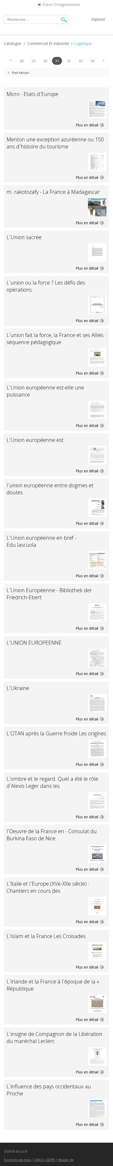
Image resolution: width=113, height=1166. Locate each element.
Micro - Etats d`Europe (32, 94)
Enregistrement (67, 5)
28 (21, 60)
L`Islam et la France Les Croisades (46, 936)
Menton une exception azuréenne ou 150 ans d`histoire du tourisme (55, 143)
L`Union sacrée (24, 237)
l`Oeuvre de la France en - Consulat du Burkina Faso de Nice (52, 835)
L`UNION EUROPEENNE (34, 642)
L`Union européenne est (35, 439)
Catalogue (12, 43)
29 (33, 60)
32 (69, 60)
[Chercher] (64, 19)
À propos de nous (18, 1160)
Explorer (98, 19)
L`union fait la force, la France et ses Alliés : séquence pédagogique (56, 338)
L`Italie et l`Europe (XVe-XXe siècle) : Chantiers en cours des (48, 887)
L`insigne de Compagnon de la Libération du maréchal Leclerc (54, 1037)
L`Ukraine (18, 688)
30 (45, 60)
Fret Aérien (20, 72)
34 (92, 60)
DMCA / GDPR (44, 1160)
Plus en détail (87, 124)
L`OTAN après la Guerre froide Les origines (56, 733)
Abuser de (66, 1160)
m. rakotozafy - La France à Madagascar (53, 191)
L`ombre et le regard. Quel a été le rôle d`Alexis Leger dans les (52, 782)
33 (81, 60)
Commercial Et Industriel (48, 43)
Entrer (48, 5)
